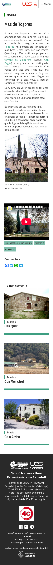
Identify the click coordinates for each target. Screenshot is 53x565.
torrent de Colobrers (17, 59)
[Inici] (6, 3)
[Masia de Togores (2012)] (26, 158)
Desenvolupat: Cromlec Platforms (27, 542)
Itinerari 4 (39, 242)
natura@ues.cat (36, 489)
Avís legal (19, 539)
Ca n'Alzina (12, 436)
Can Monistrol (14, 381)
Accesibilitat (32, 539)
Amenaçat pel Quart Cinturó (18, 242)
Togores (9, 46)
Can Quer (11, 326)
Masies (11, 14)
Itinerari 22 (10, 249)
